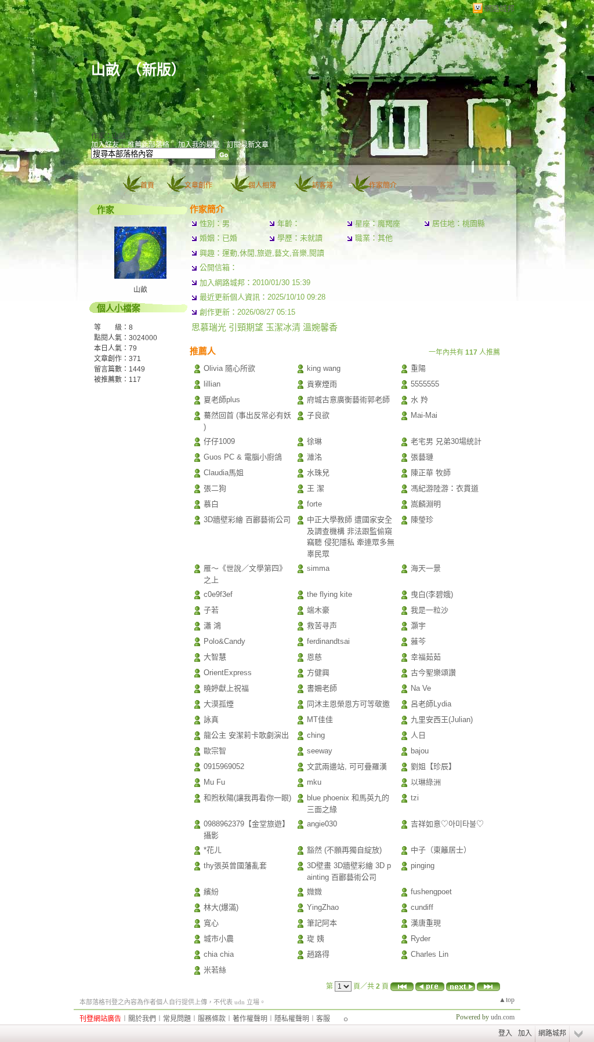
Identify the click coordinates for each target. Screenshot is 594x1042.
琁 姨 (315, 938)
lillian (212, 384)
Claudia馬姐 (224, 472)
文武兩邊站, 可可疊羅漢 (347, 766)
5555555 (425, 384)
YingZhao (323, 907)
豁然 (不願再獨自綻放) (344, 850)
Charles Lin (429, 954)
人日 (418, 735)
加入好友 (105, 145)
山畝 (105, 70)
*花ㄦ (213, 850)
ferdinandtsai (328, 641)
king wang (324, 368)
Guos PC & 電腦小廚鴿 (243, 457)
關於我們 (142, 1019)
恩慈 (314, 657)
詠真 (211, 719)
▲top (507, 1000)
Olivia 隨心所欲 (229, 368)
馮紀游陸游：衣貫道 (445, 488)
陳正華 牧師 (431, 472)
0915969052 (224, 766)
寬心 (211, 923)
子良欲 (318, 415)
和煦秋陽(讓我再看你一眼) (247, 797)
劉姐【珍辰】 (433, 766)
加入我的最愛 (199, 145)
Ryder (420, 938)
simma (318, 568)
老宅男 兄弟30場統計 (446, 441)
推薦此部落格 (148, 145)
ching (316, 735)
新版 (156, 70)
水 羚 (419, 399)
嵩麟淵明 (426, 504)
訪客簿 (322, 185)
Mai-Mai (424, 415)
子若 (211, 610)
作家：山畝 (108, 136)
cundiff (422, 907)
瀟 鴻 (212, 625)
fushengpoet (431, 891)
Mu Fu (214, 782)
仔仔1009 (219, 441)
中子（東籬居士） (441, 850)
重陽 (418, 368)
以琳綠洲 (426, 782)
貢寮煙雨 (322, 384)
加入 (525, 1033)
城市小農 (219, 938)
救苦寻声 (322, 625)
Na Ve (421, 688)
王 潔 (315, 488)
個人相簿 (262, 185)
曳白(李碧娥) (432, 594)
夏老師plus (222, 399)
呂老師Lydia (431, 703)
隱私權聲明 (291, 1019)
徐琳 (314, 441)
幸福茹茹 (426, 657)
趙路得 (318, 954)
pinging (422, 865)
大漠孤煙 (219, 703)
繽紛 (211, 891)
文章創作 (198, 185)
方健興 (318, 672)
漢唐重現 (426, 923)
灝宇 (418, 625)
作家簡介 (383, 185)
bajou (420, 750)
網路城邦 (499, 8)
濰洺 (314, 457)
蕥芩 (418, 641)
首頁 (147, 185)
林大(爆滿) (221, 907)
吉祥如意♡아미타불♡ (447, 823)
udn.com (503, 1017)
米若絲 (215, 970)
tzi (415, 797)
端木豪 (318, 610)
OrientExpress (228, 672)
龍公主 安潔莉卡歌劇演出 (246, 735)
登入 (505, 1033)
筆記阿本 (322, 923)
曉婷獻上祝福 (226, 688)
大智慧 (215, 657)
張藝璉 (422, 457)
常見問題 (177, 1019)
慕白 (211, 504)
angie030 (322, 823)
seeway (319, 750)
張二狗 (215, 488)
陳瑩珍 (422, 519)
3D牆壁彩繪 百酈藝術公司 (247, 519)
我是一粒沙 (429, 610)
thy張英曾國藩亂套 (235, 865)
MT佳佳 (320, 719)
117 (135, 380)
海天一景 (426, 568)
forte (314, 504)
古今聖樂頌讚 (433, 672)
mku (314, 782)
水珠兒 (318, 472)
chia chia (219, 954)
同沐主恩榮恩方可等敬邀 (348, 703)
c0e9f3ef (218, 594)
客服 (323, 1019)
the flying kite (329, 594)
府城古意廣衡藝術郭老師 (348, 399)
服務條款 (212, 1019)
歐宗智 (215, 750)
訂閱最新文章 (248, 145)
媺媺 (314, 891)
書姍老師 (322, 688)
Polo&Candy (224, 641)
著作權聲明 (250, 1019)
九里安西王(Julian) (442, 719)
